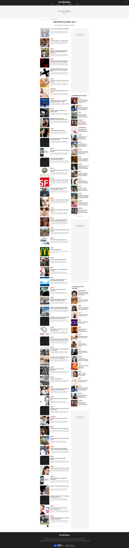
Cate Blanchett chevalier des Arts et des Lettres (59, 210)
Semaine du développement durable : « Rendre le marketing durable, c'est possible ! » (59, 52)
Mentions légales (66, 538)
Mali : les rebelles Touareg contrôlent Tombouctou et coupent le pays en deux (59, 339)
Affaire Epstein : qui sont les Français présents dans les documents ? (83, 293)
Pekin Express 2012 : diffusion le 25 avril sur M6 (59, 439)
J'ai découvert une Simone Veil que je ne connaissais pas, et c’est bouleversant (83, 196)
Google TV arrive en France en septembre (57, 369)
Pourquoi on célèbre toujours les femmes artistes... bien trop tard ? (83, 115)
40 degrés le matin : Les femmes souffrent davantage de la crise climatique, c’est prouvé (83, 138)
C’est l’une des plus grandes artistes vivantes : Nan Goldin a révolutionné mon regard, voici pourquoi (83, 183)
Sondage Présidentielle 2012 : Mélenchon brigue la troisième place (58, 119)
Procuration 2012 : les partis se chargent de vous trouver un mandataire (59, 357)
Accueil (41, 19)
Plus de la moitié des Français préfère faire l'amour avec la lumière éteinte (59, 61)
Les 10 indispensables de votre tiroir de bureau (59, 91)
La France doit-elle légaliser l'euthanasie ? (59, 29)
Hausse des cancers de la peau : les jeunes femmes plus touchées (58, 280)
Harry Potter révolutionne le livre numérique (58, 290)
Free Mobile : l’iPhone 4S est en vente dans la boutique (58, 329)
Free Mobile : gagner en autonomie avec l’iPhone (59, 81)
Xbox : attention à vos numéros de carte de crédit (59, 170)
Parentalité (70, 4)
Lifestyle (77, 4)
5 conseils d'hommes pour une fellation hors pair (83, 315)
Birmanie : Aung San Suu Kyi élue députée (58, 459)
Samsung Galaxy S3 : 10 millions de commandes (58, 478)
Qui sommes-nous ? (59, 538)
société (51, 4)
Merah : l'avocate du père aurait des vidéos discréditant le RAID (58, 188)
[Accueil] (64, 2)
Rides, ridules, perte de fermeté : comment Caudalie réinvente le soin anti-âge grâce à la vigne (83, 131)
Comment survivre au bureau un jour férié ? (58, 419)
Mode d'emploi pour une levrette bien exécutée (83, 337)
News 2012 (48, 19)
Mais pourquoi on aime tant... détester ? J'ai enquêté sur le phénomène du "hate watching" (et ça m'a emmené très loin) (83, 212)
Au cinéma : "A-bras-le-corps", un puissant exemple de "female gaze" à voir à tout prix (83, 189)
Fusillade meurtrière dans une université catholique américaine (59, 518)
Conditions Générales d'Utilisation (49, 538)
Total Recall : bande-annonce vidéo (58, 259)
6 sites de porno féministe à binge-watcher (83, 322)
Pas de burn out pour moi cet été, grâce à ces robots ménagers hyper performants (83, 153)
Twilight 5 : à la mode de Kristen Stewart (59, 200)
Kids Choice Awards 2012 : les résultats (59, 428)
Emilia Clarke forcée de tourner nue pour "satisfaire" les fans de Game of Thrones (82, 331)
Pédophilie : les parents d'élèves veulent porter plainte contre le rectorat (59, 318)
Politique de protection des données (46, 540)
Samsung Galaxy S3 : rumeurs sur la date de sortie (59, 151)
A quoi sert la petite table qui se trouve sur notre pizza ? (83, 301)
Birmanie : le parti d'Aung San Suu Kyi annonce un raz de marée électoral (59, 220)
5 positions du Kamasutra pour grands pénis (83, 381)
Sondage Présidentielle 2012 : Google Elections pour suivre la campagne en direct (59, 70)
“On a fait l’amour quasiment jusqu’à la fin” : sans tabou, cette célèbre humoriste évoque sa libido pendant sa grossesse (83, 361)
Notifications (75, 540)
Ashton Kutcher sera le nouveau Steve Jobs (59, 399)
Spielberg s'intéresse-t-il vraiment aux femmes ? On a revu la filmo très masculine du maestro (83, 175)
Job (63, 4)
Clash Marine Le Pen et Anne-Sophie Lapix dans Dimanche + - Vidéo (58, 101)
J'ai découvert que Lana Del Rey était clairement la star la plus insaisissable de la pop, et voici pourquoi (83, 168)
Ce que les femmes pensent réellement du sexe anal (82, 345)
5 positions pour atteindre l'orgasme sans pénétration (83, 367)
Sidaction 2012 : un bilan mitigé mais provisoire (58, 270)
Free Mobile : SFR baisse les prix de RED (59, 180)
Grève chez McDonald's (55, 249)
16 (58, 527)
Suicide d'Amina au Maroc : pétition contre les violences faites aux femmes (59, 449)
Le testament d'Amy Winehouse (57, 130)
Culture (57, 4)
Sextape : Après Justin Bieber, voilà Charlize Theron (58, 111)
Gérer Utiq (80, 540)
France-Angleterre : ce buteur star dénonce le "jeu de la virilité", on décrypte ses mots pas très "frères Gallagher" (83, 146)
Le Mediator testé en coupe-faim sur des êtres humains (59, 409)
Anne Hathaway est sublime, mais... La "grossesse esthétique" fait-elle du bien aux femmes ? (82, 124)
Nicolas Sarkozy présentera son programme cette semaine (57, 159)
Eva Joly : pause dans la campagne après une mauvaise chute (59, 139)
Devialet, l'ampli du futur (56, 378)
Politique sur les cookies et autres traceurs (77, 538)
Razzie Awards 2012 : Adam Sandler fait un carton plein (59, 349)
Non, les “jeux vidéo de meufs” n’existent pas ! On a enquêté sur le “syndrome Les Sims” (83, 101)
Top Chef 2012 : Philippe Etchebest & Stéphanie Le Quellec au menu (58, 300)
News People (44, 19)
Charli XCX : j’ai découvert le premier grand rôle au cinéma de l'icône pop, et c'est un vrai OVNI (83, 160)
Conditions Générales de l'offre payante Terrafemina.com (62, 540)
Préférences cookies (86, 540)
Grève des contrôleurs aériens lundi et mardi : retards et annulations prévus (59, 308)
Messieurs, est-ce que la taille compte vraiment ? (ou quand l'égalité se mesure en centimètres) (83, 109)
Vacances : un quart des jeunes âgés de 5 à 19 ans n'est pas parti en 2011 (59, 389)
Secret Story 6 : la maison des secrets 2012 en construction (58, 508)
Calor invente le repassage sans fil (58, 239)
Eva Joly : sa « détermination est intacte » (59, 486)
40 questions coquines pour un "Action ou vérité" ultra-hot (83, 352)
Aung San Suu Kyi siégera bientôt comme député (59, 230)
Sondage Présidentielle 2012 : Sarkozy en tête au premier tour (59, 496)
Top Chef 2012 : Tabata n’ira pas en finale (59, 468)
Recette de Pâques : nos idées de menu (59, 40)
